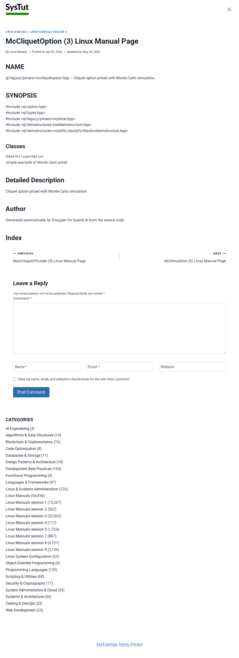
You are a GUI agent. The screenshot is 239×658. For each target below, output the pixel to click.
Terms (124, 644)
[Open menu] (229, 9)
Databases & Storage (23, 455)
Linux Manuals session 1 (26, 502)
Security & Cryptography (25, 583)
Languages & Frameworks (27, 482)
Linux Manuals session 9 (26, 549)
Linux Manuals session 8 (26, 543)
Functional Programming (26, 475)
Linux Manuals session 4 (26, 523)
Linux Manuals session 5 (26, 529)
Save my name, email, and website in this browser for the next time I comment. (74, 379)
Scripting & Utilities (21, 576)
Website (167, 367)
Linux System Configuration (28, 556)
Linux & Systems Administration (32, 489)
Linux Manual (18, 52)
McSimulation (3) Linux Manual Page (195, 257)
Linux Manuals (16, 31)
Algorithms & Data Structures (29, 435)
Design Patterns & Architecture (31, 462)
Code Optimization (21, 448)
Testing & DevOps (20, 603)
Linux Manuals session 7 (26, 536)
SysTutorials (106, 644)
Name (21, 367)
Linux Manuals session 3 (48, 31)
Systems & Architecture (25, 596)
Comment (22, 298)
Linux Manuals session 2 (26, 509)
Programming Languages (27, 570)
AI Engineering (17, 428)
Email (94, 367)
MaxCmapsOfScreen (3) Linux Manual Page (49, 257)
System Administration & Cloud (31, 590)
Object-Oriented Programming (30, 563)
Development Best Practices (29, 469)
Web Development (20, 610)
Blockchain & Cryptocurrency (29, 442)
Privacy (136, 644)
